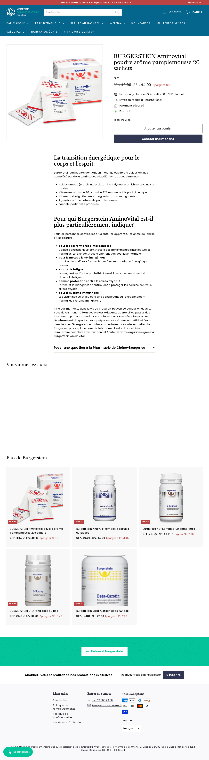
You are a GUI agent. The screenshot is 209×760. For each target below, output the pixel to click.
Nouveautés (140, 23)
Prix (116, 78)
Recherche (60, 700)
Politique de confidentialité (62, 715)
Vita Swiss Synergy (79, 31)
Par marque (16, 23)
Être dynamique (48, 23)
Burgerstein (35, 457)
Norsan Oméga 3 (44, 31)
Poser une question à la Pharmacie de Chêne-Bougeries (99, 347)
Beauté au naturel (86, 23)
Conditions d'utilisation (67, 722)
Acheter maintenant (158, 139)
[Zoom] (55, 92)
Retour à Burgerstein (106, 651)
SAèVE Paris (16, 31)
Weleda (116, 23)
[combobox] (83, 12)
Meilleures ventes (171, 23)
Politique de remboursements (64, 707)
